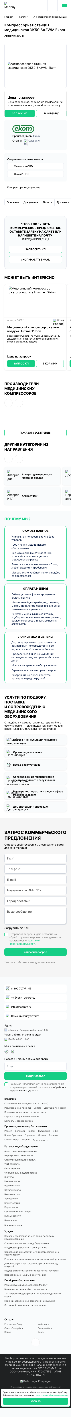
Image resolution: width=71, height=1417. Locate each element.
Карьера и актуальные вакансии (21, 1116)
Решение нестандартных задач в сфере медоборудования (35, 1259)
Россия (8, 1131)
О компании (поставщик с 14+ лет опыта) (26, 1103)
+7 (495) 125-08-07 (52, 5)
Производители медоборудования (25, 1126)
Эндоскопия (10, 1220)
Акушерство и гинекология (18, 1155)
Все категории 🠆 (13, 1225)
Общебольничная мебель (18, 1211)
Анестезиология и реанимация (21, 1151)
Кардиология (11, 1207)
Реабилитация (12, 1185)
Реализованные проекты (17, 1107)
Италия (42, 1135)
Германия (30, 1135)
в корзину (51, 113)
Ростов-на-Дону (13, 1324)
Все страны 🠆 (40, 1140)
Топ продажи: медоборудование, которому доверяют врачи (32, 1295)
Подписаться (35, 1076)
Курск (41, 1332)
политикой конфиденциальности (24, 942)
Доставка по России (55, 1107)
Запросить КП (35, 249)
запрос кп (19, 113)
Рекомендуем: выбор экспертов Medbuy (26, 1285)
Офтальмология (12, 1190)
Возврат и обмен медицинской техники (25, 1274)
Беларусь (20, 1131)
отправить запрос (35, 952)
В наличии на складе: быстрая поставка (25, 1289)
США (55, 1131)
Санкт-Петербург (13, 1328)
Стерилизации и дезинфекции (20, 1159)
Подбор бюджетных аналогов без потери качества (31, 1270)
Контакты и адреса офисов (18, 1120)
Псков (7, 1332)
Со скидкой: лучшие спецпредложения (25, 1305)
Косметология (12, 1203)
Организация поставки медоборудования (26, 1243)
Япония (26, 1139)
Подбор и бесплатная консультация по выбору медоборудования (29, 1237)
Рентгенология (12, 1181)
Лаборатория (11, 1198)
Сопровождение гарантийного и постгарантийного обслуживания (31, 1253)
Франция (53, 1135)
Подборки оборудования (19, 1280)
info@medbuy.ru (35, 239)
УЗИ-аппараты (12, 1164)
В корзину (50, 363)
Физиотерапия (12, 1168)
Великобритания (13, 1135)
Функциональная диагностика (20, 1172)
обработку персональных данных (37, 1089)
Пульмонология (12, 1215)
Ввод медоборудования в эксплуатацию (25, 1247)
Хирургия (9, 1177)
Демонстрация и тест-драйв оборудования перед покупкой (31, 1265)
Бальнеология (12, 1194)
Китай (31, 1131)
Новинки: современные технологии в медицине (29, 1300)
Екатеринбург (45, 1328)
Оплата (37, 1107)
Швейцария (44, 1131)
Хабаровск (43, 1324)
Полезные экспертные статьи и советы (25, 1112)
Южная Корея (11, 1139)
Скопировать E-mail (35, 259)
